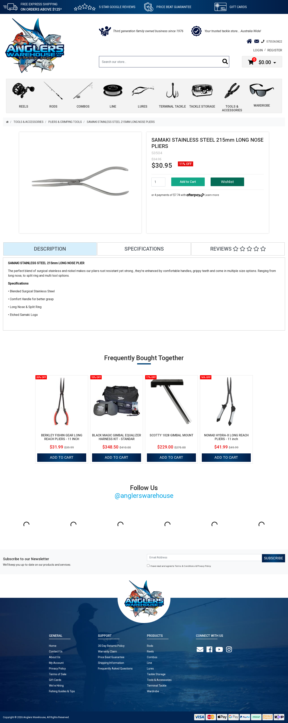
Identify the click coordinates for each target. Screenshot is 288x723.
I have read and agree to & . (180, 566)
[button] (227, 182)
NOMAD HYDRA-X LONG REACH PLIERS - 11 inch (226, 437)
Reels (150, 651)
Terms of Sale (57, 674)
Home (52, 645)
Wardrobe (153, 691)
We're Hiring (56, 685)
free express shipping (41, 6)
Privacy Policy (204, 566)
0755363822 (274, 41)
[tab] (50, 248)
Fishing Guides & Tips (62, 691)
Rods (150, 645)
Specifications (144, 249)
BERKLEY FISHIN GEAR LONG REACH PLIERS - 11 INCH (61, 437)
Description (50, 249)
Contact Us (55, 651)
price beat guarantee (173, 7)
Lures (150, 668)
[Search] (225, 61)
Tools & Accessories (159, 679)
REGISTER (274, 50)
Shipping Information (111, 662)
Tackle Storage (156, 674)
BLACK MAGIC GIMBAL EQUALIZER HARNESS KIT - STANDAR (116, 437)
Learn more (212, 195)
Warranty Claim (107, 651)
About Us (54, 657)
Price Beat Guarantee (111, 657)
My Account (56, 662)
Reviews (221, 249)
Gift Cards (238, 7)
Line (149, 662)
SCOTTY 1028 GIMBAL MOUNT (171, 435)
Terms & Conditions (185, 566)
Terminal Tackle (157, 685)
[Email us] (201, 649)
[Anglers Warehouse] (34, 45)
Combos (152, 657)
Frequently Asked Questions (115, 668)
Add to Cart (188, 182)
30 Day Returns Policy (111, 645)
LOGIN (258, 50)
